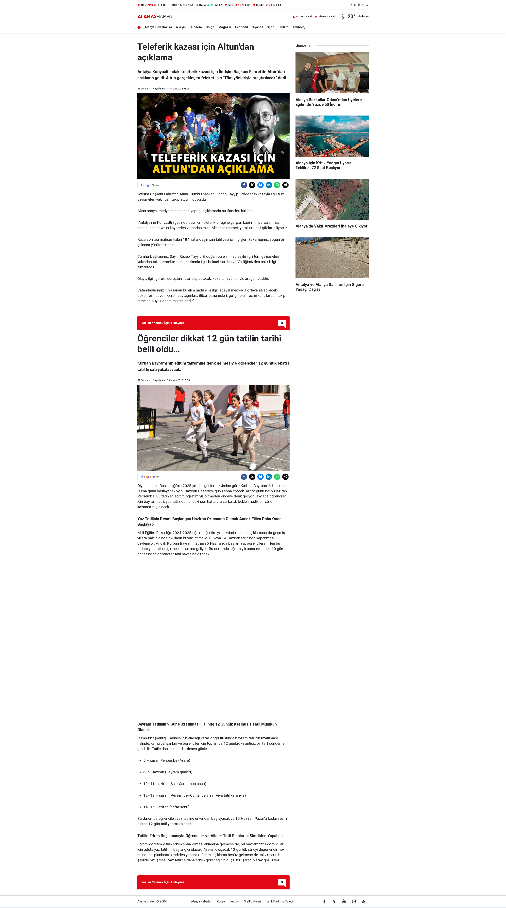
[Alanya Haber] (154, 16)
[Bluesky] (260, 185)
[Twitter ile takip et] (355, 5)
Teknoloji (299, 27)
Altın (143, 5)
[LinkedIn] (269, 185)
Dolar (202, 5)
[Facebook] (244, 185)
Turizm (283, 27)
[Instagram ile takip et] (363, 5)
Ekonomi (241, 27)
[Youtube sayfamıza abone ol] (359, 5)
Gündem (196, 27)
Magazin (224, 27)
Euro (230, 5)
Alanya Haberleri (201, 901)
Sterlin (260, 5)
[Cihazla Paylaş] (285, 185)
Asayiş (181, 27)
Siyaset (257, 27)
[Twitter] (252, 185)
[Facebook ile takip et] (351, 5)
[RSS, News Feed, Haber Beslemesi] (367, 5)
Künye (221, 901)
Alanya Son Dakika (158, 27)
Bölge (210, 27)
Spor (270, 27)
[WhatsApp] (277, 185)
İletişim (234, 901)
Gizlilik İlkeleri (252, 901)
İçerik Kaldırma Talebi (279, 901)
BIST (174, 5)
